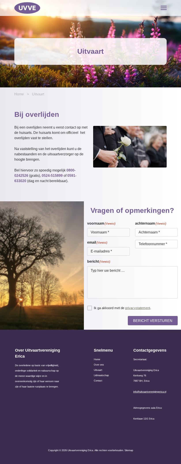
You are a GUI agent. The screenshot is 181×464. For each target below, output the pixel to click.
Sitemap (128, 450)
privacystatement (137, 308)
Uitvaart (98, 370)
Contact (98, 380)
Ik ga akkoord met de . (122, 308)
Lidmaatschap (101, 375)
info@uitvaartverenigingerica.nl (149, 391)
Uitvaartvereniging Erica (80, 450)
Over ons (99, 364)
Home (19, 94)
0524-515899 (52, 175)
